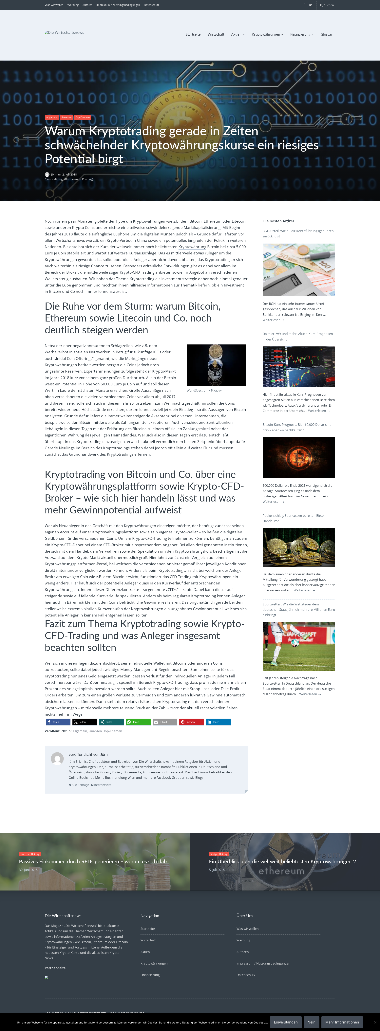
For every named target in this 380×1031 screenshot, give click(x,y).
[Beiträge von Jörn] (57, 759)
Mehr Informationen (342, 1022)
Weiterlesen (273, 320)
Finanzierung (300, 34)
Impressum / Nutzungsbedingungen (118, 5)
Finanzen (66, 117)
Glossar (326, 34)
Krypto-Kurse (69, 952)
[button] (58, 722)
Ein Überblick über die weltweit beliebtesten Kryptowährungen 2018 (287, 861)
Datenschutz (151, 5)
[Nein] (375, 1022)
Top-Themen (83, 117)
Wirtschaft (216, 34)
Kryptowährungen (266, 34)
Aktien (236, 34)
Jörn (54, 174)
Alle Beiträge (80, 785)
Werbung (73, 5)
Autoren (87, 5)
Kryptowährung (192, 246)
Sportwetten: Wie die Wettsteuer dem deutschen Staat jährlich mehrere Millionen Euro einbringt (299, 609)
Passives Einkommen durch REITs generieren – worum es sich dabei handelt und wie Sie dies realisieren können (144, 861)
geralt (76, 179)
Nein (311, 1022)
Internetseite (102, 785)
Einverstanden (286, 1022)
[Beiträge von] (48, 174)
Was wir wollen (54, 5)
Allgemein (51, 117)
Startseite (193, 34)
